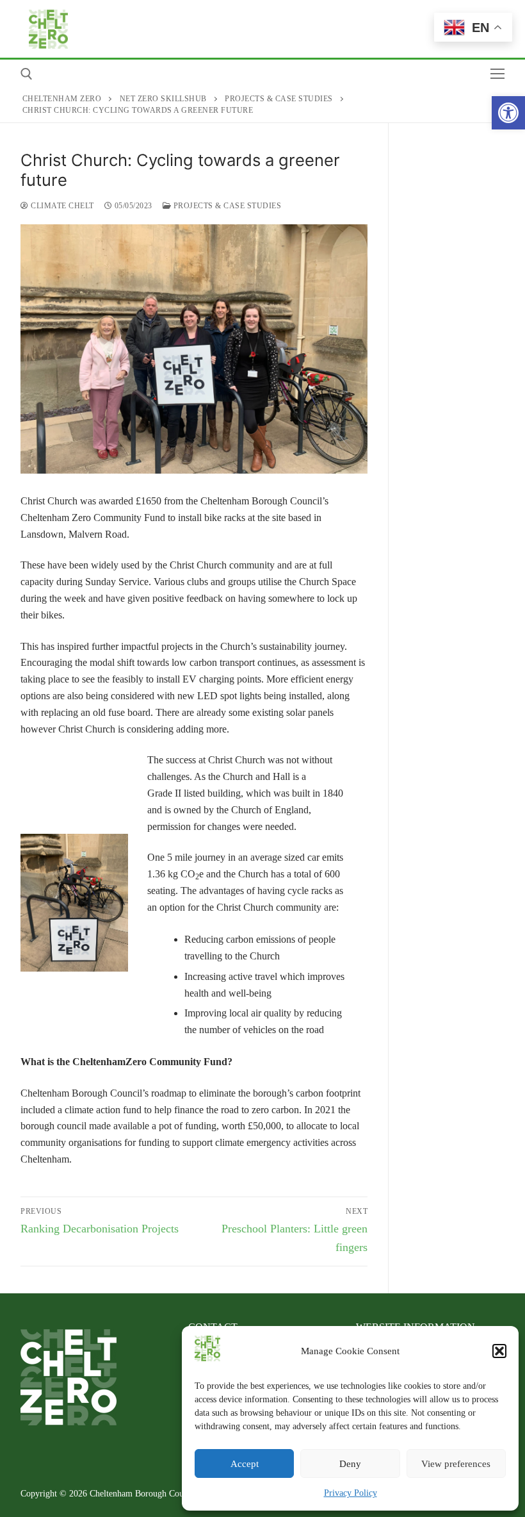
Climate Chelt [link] (61, 206)
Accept (244, 1464)
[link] (508, 112)
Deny (350, 1464)
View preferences (455, 1464)
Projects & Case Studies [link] (226, 206)
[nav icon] (497, 73)
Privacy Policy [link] (350, 1493)
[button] (499, 1351)
